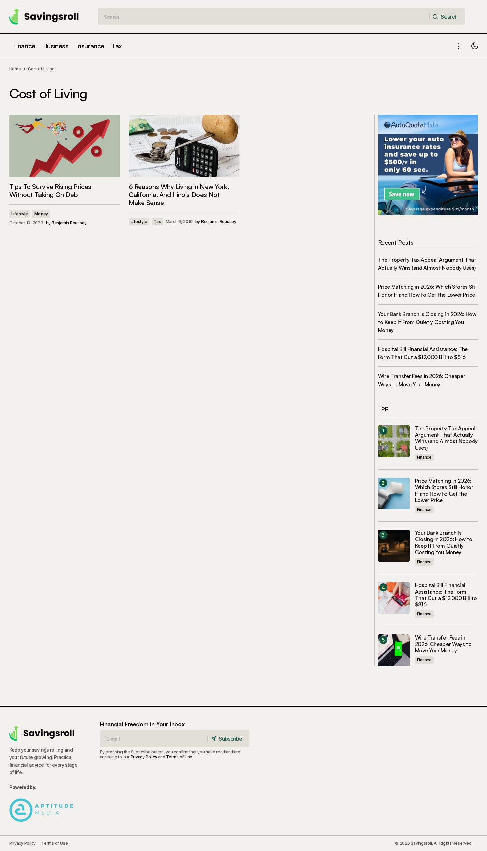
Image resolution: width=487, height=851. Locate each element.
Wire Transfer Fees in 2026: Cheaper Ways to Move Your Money (443, 644)
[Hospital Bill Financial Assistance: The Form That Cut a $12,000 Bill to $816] (394, 598)
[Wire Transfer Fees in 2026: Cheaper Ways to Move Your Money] (394, 650)
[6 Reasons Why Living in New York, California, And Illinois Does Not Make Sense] (184, 146)
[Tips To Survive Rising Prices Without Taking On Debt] (64, 146)
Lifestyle (19, 213)
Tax (157, 221)
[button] (459, 46)
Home (15, 68)
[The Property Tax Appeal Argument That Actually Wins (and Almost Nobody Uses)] (394, 441)
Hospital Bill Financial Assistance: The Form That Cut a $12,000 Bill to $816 (446, 595)
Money (41, 213)
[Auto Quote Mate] (428, 164)
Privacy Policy (144, 756)
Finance (424, 457)
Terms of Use (179, 756)
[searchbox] (263, 17)
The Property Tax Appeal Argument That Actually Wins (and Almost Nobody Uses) (446, 438)
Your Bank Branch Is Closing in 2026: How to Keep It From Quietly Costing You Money (427, 322)
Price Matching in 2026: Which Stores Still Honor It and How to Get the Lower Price (444, 490)
